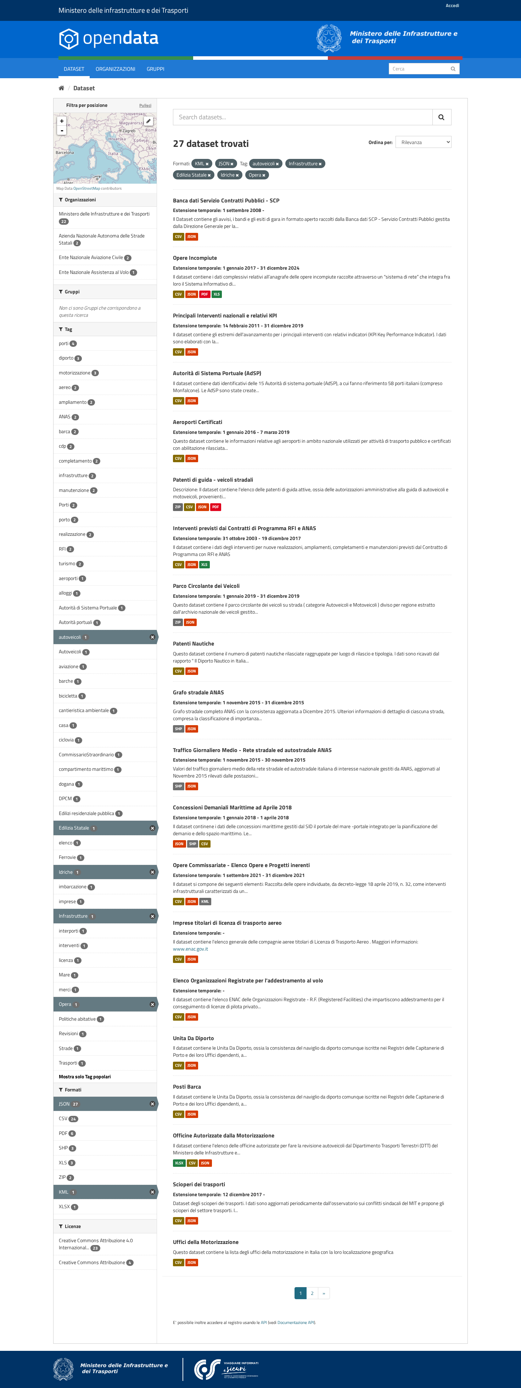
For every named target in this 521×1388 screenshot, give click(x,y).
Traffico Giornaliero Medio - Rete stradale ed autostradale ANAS (252, 750)
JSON (191, 236)
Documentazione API (296, 1322)
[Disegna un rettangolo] (148, 121)
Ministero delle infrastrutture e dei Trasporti (123, 10)
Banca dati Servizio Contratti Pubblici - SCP (226, 200)
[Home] (61, 88)
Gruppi (155, 69)
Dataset (74, 69)
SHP (178, 729)
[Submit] (453, 68)
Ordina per (380, 142)
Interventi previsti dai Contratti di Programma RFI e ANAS (244, 528)
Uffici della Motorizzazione (206, 1242)
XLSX (179, 1163)
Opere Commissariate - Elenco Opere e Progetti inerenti (241, 865)
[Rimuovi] (207, 164)
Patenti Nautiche (193, 643)
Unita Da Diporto (193, 1038)
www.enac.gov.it (190, 948)
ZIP (177, 507)
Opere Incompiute (195, 257)
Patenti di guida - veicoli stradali (213, 479)
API (264, 1322)
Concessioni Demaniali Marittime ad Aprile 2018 (232, 807)
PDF (204, 294)
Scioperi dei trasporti (199, 1184)
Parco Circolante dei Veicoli (206, 585)
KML (205, 901)
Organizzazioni (115, 69)
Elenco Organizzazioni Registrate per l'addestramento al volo (248, 980)
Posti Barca (187, 1086)
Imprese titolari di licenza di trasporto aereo (227, 922)
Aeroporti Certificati (197, 422)
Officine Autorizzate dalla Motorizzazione (223, 1135)
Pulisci (145, 105)
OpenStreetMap (86, 188)
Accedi (452, 5)
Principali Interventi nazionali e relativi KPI (225, 315)
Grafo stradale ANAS (198, 692)
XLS (217, 294)
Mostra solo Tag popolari (85, 1076)
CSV (178, 236)
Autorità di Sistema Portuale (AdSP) (217, 373)
